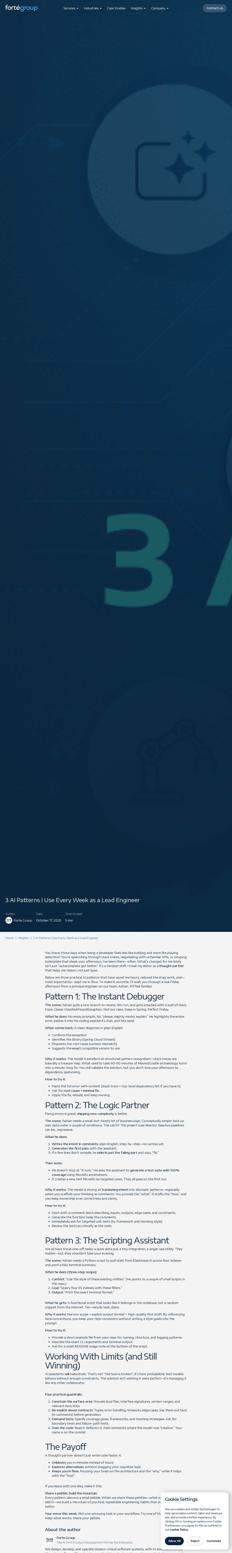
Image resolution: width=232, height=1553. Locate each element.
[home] (21, 8)
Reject (195, 1541)
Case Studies (116, 8)
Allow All (174, 1541)
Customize (214, 1541)
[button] (71, 8)
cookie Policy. (179, 1529)
